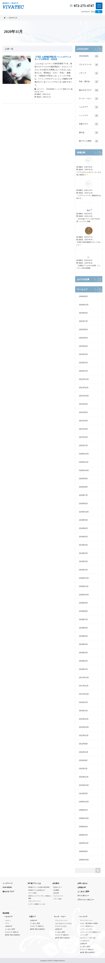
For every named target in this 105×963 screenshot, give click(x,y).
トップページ (8, 883)
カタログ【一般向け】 (12, 932)
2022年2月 (83, 363)
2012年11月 (83, 735)
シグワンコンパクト (86, 929)
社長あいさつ (57, 887)
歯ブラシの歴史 (88, 141)
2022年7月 (83, 321)
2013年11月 (83, 719)
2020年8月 (83, 487)
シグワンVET (84, 935)
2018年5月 (83, 636)
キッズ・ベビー (88, 98)
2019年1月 (83, 570)
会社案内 (55, 883)
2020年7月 (83, 495)
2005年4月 (83, 835)
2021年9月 (83, 404)
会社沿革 (56, 893)
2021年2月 (83, 437)
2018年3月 (83, 653)
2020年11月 (83, 462)
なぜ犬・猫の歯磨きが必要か (89, 923)
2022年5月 (83, 338)
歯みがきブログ (88, 90)
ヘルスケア (88, 107)
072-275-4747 (83, 6)
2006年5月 (83, 810)
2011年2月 (83, 769)
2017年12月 (84, 677)
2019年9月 (83, 520)
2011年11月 (83, 752)
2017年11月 (83, 686)
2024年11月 (83, 305)
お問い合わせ (82, 883)
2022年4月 (83, 346)
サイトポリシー (83, 896)
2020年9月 (83, 479)
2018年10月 (84, 595)
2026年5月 (83, 296)
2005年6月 (83, 827)
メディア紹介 (32, 893)
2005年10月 (84, 818)
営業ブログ (67, 89)
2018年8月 (83, 611)
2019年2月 (83, 561)
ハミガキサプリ (85, 941)
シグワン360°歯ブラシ (87, 926)
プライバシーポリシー (85, 900)
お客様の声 (81, 887)
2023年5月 (83, 313)
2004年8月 (83, 851)
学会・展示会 (88, 81)
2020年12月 (84, 454)
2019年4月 (83, 545)
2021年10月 (84, 396)
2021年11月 (83, 388)
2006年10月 (84, 802)
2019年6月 (83, 528)
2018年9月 (83, 603)
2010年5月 (83, 793)
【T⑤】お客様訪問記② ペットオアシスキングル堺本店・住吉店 (53, 58)
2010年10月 (84, 785)
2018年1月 (83, 669)
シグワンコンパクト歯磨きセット (90, 932)
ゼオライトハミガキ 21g (87, 938)
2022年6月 (83, 329)
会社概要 (56, 890)
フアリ (7, 923)
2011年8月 (83, 760)
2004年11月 (83, 843)
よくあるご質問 (83, 891)
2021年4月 (83, 421)
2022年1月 (83, 371)
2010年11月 (83, 777)
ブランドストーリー (34, 901)
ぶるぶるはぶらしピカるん (63, 923)
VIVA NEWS (50, 89)
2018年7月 (83, 619)
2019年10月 (84, 512)
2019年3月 (83, 553)
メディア (88, 73)
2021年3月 (83, 429)
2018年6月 (83, 628)
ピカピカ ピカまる (61, 926)
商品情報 (6, 913)
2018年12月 (84, 578)
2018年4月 (83, 644)
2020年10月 (84, 470)
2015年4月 (83, 702)
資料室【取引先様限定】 (12, 935)
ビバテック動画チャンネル (36, 904)
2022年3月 (83, 354)
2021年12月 (84, 379)
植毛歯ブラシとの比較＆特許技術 (38, 887)
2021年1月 (83, 445)
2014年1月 (83, 711)
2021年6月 (83, 412)
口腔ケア (32, 916)
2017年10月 (84, 694)
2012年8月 (83, 744)
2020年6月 (83, 503)
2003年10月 (84, 860)
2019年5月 (83, 537)
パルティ (8, 920)
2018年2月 (83, 661)
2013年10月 (84, 727)
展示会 (88, 132)
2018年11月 (83, 586)
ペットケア (59, 89)
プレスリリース (88, 64)
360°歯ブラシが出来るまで (36, 890)
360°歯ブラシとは (34, 883)
